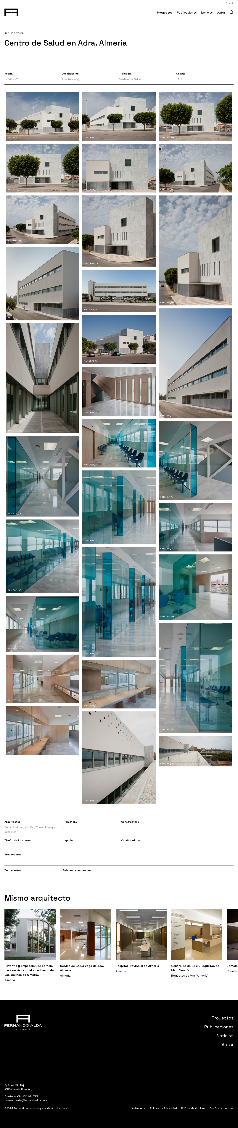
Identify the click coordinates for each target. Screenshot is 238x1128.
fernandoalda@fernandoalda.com (25, 1100)
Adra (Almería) (70, 79)
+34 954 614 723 (27, 1096)
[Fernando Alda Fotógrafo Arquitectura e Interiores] (11, 11)
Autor (221, 12)
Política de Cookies (193, 1108)
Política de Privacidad (163, 1108)
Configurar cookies (222, 1108)
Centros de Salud (130, 79)
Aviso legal (139, 1108)
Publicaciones (187, 12)
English (230, 3)
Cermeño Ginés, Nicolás (19, 827)
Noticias (207, 12)
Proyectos (165, 12)
